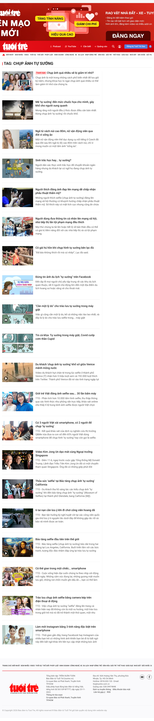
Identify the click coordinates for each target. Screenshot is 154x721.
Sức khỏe (141, 55)
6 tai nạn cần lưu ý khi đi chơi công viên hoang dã (65, 510)
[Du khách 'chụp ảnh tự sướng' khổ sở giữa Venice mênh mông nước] (17, 372)
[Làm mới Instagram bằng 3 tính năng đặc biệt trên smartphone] (17, 634)
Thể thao (116, 55)
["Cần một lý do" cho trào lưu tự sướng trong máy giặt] (17, 314)
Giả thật (149, 55)
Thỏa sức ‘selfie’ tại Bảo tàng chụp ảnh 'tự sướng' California (64, 482)
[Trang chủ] (3, 54)
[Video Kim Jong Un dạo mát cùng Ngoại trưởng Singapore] (17, 459)
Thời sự (33, 55)
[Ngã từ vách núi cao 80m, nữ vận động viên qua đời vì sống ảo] (17, 139)
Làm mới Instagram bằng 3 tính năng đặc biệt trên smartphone (65, 628)
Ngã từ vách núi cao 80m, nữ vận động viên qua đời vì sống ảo (64, 133)
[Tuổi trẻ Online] (24, 688)
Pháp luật (49, 55)
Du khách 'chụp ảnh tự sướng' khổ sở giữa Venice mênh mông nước (65, 366)
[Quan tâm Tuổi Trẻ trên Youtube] (142, 677)
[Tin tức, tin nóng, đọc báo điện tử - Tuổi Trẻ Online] (15, 46)
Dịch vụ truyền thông (102, 689)
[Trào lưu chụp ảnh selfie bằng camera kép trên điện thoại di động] (17, 605)
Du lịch (81, 55)
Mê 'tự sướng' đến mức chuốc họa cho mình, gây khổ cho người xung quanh (64, 103)
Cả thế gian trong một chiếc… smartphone (60, 568)
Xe (76, 55)
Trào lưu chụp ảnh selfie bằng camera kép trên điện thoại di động (63, 599)
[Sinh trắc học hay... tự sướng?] (17, 168)
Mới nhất (10, 55)
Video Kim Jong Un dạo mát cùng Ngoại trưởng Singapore (63, 453)
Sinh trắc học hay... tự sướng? (53, 160)
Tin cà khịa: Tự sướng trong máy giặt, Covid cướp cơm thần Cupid (65, 337)
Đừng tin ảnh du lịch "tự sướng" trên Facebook (63, 277)
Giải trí (109, 55)
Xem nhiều (19, 55)
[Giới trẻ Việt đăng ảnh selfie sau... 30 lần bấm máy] (17, 401)
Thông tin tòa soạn (54, 695)
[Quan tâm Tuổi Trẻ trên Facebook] (149, 677)
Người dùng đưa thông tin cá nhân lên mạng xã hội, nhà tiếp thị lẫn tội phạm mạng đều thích (66, 220)
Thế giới (40, 55)
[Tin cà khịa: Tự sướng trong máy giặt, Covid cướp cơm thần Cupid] (17, 343)
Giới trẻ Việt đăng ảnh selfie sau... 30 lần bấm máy (65, 393)
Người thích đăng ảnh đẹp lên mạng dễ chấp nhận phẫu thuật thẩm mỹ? (65, 191)
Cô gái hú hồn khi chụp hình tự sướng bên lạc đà (64, 247)
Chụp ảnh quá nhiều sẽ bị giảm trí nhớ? (65, 72)
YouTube (72, 46)
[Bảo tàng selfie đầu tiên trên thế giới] (17, 547)
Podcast (57, 46)
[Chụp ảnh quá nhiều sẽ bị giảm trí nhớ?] (17, 80)
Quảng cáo (102, 46)
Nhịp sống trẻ (91, 55)
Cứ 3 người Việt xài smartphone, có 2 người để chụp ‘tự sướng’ (63, 424)
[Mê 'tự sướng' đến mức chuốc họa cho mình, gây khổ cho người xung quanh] (17, 110)
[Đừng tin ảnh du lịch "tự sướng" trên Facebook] (17, 285)
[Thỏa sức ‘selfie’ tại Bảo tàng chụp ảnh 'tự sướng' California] (17, 489)
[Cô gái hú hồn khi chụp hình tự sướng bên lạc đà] (17, 255)
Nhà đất (133, 55)
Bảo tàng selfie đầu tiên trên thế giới (57, 539)
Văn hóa (101, 55)
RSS (109, 692)
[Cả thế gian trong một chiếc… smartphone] (17, 576)
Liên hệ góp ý (99, 692)
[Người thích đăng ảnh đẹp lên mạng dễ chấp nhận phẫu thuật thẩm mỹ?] (17, 197)
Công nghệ (69, 55)
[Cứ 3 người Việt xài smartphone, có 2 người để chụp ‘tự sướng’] (17, 430)
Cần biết (87, 46)
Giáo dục (125, 55)
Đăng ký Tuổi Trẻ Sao (136, 46)
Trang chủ (6, 666)
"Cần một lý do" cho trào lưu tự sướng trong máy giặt (64, 308)
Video (26, 55)
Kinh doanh (59, 55)
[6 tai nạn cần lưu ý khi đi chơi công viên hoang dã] (17, 518)
